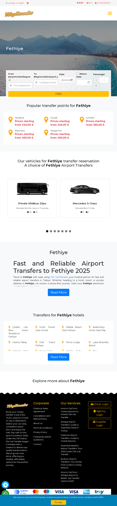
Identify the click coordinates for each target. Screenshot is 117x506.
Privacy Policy (40, 432)
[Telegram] (5, 485)
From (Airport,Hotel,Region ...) (19, 77)
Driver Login (101, 404)
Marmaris (24, 134)
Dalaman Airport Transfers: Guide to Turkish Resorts (70, 438)
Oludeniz (24, 121)
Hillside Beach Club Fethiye (72, 329)
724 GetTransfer (58, 277)
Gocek (60, 121)
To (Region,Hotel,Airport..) (46, 75)
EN (89, 3)
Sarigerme (60, 134)
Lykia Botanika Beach (99, 344)
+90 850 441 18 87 (16, 3)
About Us (37, 423)
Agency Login (101, 413)
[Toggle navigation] (109, 13)
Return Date (81, 75)
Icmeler (95, 121)
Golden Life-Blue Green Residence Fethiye (18, 332)
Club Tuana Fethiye (45, 344)
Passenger (99, 74)
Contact (37, 444)
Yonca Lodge (73, 342)
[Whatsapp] (5, 494)
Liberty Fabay (19, 342)
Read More (58, 292)
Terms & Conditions (42, 428)
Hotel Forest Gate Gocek (45, 329)
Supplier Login (100, 423)
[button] (47, 231)
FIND (58, 93)
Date (61, 74)
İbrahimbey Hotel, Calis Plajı (97, 329)
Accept (58, 502)
